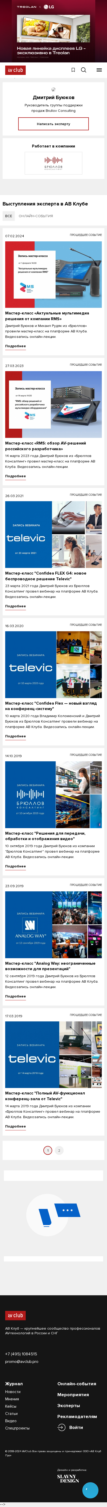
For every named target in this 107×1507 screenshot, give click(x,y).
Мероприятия (73, 1394)
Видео (11, 1421)
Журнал (14, 1384)
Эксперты (68, 1405)
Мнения (12, 1399)
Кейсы (10, 1406)
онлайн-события (36, 216)
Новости (13, 1391)
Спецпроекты (17, 1428)
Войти (76, 1427)
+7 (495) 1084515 (21, 1354)
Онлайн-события (76, 1384)
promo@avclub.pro (21, 1361)
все (8, 216)
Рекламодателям (77, 1416)
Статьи (11, 1413)
